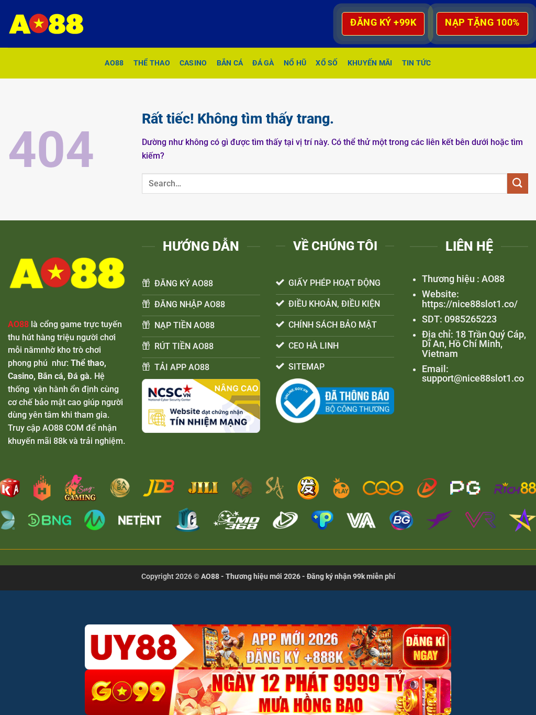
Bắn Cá (230, 63)
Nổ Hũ (295, 63)
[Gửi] (517, 183)
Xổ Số (327, 63)
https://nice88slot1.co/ (470, 304)
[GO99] (268, 692)
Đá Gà (263, 63)
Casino (193, 63)
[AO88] (51, 24)
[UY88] (268, 647)
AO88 (114, 63)
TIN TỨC (416, 63)
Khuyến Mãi (370, 63)
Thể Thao (151, 63)
